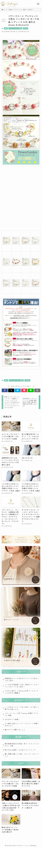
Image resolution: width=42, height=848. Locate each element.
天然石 (25, 28)
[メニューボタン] (38, 4)
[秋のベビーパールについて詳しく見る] (21, 606)
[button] (5, 390)
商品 (5, 28)
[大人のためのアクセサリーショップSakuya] (9, 4)
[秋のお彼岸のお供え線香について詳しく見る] (21, 647)
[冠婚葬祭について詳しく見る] (21, 565)
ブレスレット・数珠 (15, 28)
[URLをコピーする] (37, 390)
